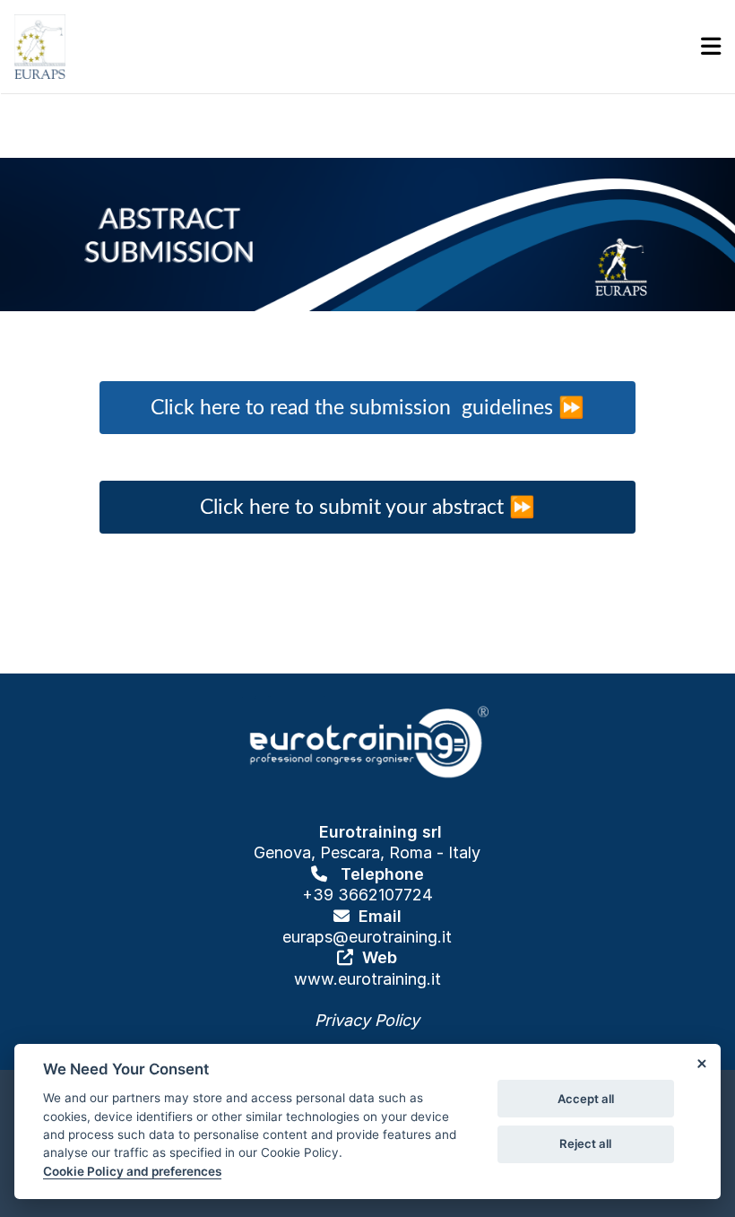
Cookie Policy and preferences (132, 1171)
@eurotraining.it (392, 936)
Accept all (586, 1098)
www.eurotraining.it (367, 978)
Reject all (585, 1143)
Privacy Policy (367, 1020)
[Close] (701, 1063)
